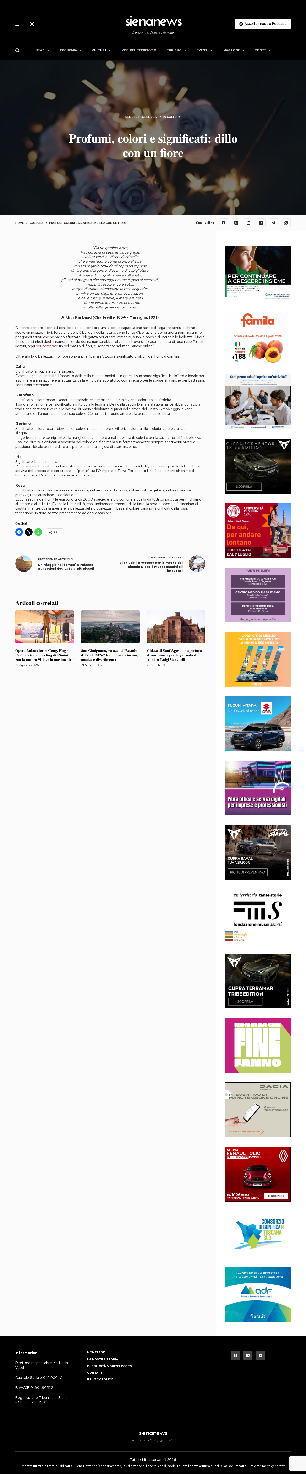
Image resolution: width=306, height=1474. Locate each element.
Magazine (231, 50)
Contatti (95, 1373)
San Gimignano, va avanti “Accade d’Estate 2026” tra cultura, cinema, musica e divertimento (109, 655)
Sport (260, 50)
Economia (68, 50)
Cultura (99, 50)
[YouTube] (260, 1355)
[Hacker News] (261, 222)
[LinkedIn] (248, 222)
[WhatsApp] (286, 222)
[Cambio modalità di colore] (32, 23)
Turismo (174, 50)
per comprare (47, 345)
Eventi (202, 50)
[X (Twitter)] (236, 222)
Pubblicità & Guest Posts (109, 1366)
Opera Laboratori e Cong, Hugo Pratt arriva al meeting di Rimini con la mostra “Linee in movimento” (44, 655)
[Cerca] (17, 50)
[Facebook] (223, 222)
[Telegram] (273, 222)
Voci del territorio (139, 50)
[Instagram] (247, 1355)
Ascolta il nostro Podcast (265, 23)
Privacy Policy (100, 1379)
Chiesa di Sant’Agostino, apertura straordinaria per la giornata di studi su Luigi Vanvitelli (174, 655)
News (40, 50)
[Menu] (17, 23)
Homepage (96, 1352)
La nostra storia (102, 1359)
